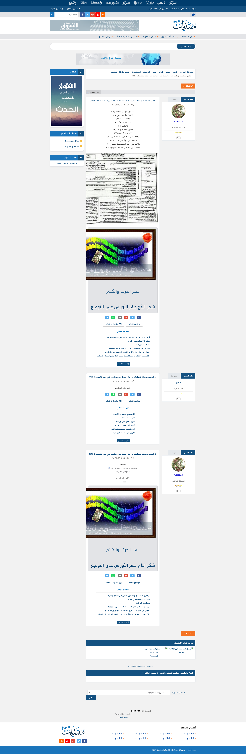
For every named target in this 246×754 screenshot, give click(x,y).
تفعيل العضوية (149, 36)
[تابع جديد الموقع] (103, 14)
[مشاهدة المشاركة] (109, 468)
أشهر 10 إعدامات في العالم (139, 341)
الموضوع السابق (146, 666)
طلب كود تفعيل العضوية (127, 36)
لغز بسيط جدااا (128, 417)
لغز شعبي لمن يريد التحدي (124, 414)
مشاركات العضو (112, 324)
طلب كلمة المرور (168, 36)
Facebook (154, 656)
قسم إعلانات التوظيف (120, 72)
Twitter (181, 652)
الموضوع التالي (135, 666)
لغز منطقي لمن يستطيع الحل (123, 429)
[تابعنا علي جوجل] (92, 14)
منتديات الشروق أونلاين (183, 72)
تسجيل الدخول (73, 9)
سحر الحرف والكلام (123, 291)
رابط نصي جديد (188, 733)
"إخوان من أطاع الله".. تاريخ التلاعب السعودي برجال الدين (127, 352)
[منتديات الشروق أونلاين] (193, 14)
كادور (178, 383)
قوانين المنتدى (105, 36)
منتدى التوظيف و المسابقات (144, 72)
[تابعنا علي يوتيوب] (97, 14)
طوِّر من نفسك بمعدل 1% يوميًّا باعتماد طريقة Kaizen (129, 348)
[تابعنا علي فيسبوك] (82, 14)
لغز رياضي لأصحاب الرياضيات (123, 432)
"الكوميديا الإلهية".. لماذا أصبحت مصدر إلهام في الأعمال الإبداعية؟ (123, 356)
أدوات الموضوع (94, 92)
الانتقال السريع (178, 693)
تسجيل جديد (56, 9)
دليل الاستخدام (187, 36)
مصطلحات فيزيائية (143, 344)
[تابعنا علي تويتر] (87, 14)
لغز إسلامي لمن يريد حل (125, 421)
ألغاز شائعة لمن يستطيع (125, 425)
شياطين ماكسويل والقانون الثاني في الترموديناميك (128, 337)
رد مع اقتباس (123, 364)
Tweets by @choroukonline (67, 163)
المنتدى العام (165, 72)
